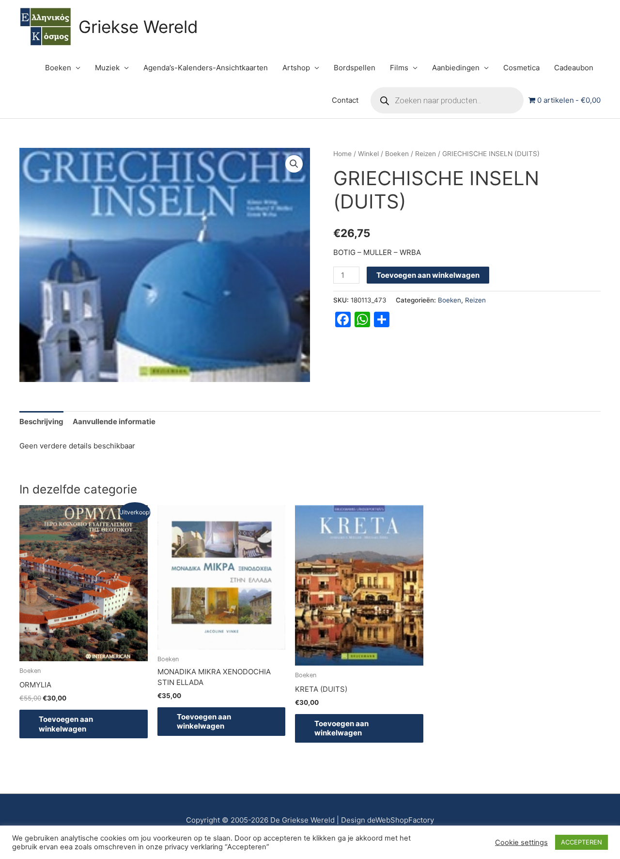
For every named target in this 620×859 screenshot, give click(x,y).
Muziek (107, 67)
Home (342, 154)
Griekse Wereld (138, 26)
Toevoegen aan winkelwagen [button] (66, 724)
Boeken (58, 67)
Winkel (368, 154)
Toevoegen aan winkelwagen (428, 275)
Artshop (296, 67)
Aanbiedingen (456, 67)
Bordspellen (354, 67)
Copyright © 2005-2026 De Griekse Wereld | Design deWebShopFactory (310, 820)
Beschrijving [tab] (41, 421)
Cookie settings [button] (521, 842)
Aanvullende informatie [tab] (114, 421)
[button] (294, 164)
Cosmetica (521, 67)
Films (399, 67)
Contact (345, 100)
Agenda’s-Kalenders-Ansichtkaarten (205, 67)
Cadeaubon (573, 67)
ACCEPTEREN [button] (581, 842)
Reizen (425, 154)
